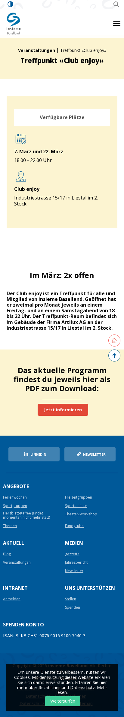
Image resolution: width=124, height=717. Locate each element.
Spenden (72, 607)
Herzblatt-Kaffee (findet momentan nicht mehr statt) (26, 515)
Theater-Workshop (81, 514)
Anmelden (11, 599)
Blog (7, 554)
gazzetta (72, 554)
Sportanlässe (76, 506)
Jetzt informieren (63, 409)
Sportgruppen (15, 506)
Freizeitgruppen (78, 497)
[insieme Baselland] (13, 23)
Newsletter (74, 571)
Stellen (70, 599)
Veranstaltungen (36, 50)
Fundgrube (74, 526)
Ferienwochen (15, 497)
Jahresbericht (76, 562)
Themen (10, 526)
